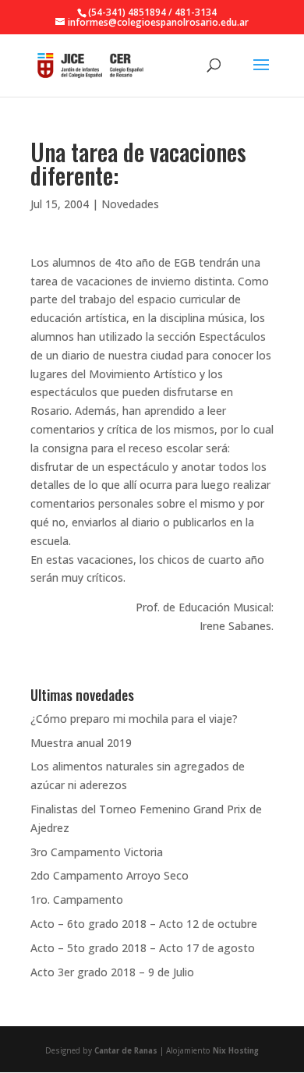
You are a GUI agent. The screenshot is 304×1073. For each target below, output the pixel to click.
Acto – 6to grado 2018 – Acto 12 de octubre (143, 923)
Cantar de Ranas (125, 1051)
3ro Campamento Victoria (96, 852)
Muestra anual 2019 (81, 742)
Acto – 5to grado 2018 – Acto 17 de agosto (142, 947)
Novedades (130, 204)
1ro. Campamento (76, 899)
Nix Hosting (236, 1051)
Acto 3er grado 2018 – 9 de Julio (112, 972)
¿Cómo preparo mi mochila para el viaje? (134, 718)
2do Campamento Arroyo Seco (109, 875)
